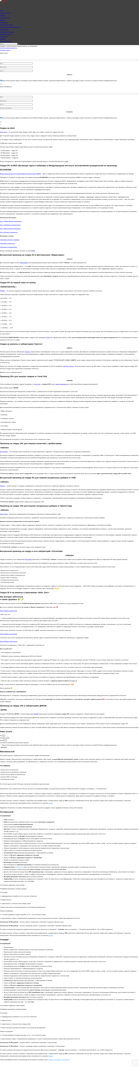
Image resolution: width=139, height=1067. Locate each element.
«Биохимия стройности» (7, 243)
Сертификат (4, 36)
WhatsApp (19, 867)
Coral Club (37, 384)
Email (2, 740)
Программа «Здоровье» (7, 32)
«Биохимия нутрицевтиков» (8, 247)
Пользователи (4, 29)
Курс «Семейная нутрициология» (10, 225)
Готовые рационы (5, 13)
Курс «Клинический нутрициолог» (10, 228)
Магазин (2, 20)
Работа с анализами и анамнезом (58, 1059)
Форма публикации (6, 41)
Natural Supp (4, 514)
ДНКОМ (36, 714)
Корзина (2, 15)
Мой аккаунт (4, 22)
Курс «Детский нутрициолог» (9, 232)
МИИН (33, 251)
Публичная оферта (6, 34)
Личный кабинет (5, 17)
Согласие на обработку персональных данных (14, 742)
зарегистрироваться (61, 384)
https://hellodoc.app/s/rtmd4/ (8, 611)
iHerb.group (3, 132)
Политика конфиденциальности (10, 27)
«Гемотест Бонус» (68, 366)
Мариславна (24, 262)
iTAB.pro (2, 486)
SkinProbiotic (4, 451)
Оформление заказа (6, 25)
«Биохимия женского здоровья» (10, 239)
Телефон (3, 738)
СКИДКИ (2, 39)
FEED (1, 10)
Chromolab (28, 559)
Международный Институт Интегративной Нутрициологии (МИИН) (20, 174)
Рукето (48, 337)
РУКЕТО (2, 291)
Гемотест (28, 351)
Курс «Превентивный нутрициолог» (11, 221)
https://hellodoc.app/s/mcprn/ (8, 641)
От (1, 735)
